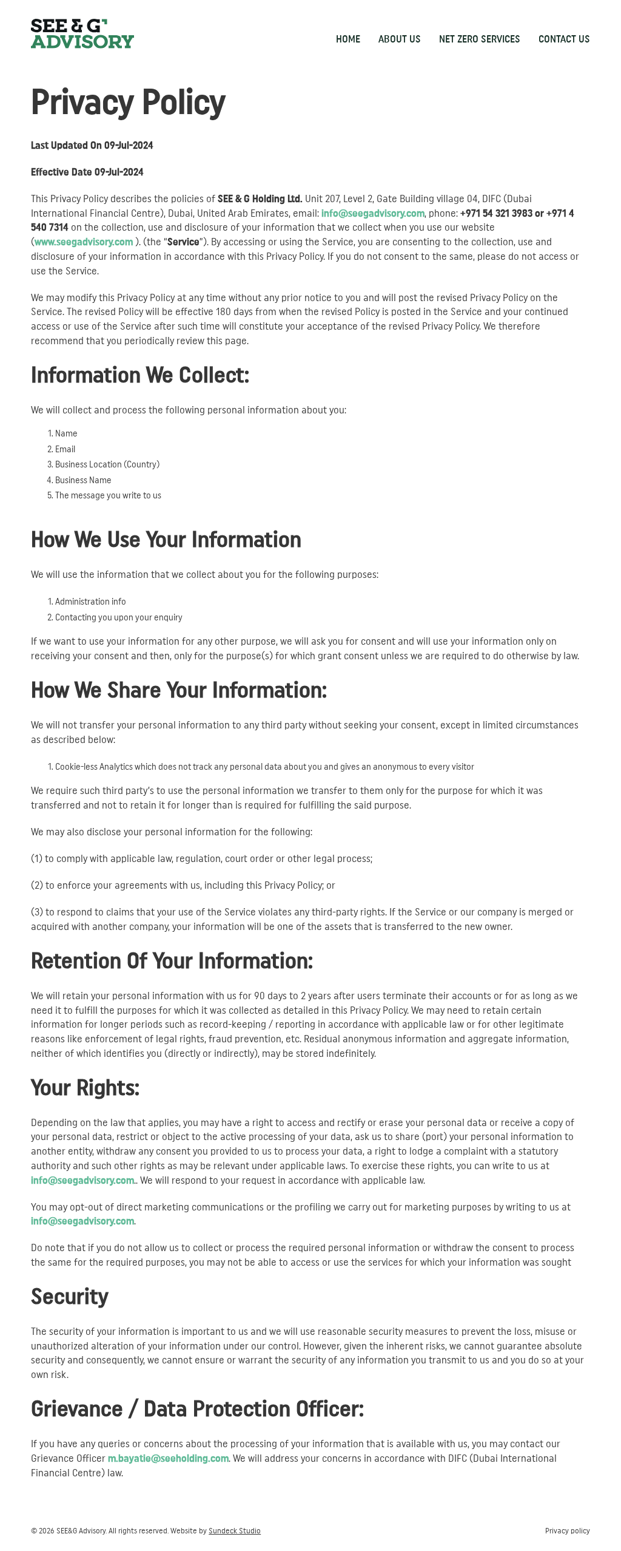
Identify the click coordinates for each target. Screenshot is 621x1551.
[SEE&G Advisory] (82, 34)
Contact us (564, 39)
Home (348, 39)
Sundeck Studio (235, 1531)
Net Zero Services (479, 39)
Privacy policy (567, 1531)
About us (399, 39)
